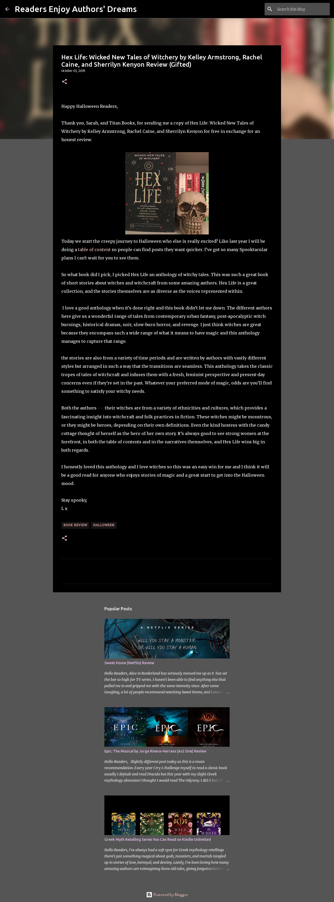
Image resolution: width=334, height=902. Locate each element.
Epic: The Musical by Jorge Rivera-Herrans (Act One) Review (155, 751)
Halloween (104, 525)
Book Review (75, 525)
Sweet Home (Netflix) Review (129, 663)
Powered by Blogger (170, 894)
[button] (64, 81)
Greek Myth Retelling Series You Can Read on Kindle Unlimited (157, 839)
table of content (94, 249)
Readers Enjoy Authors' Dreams (76, 9)
